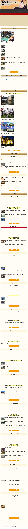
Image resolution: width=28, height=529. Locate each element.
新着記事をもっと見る (14, 72)
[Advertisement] (14, 20)
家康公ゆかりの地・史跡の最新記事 (14, 150)
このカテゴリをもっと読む (14, 171)
